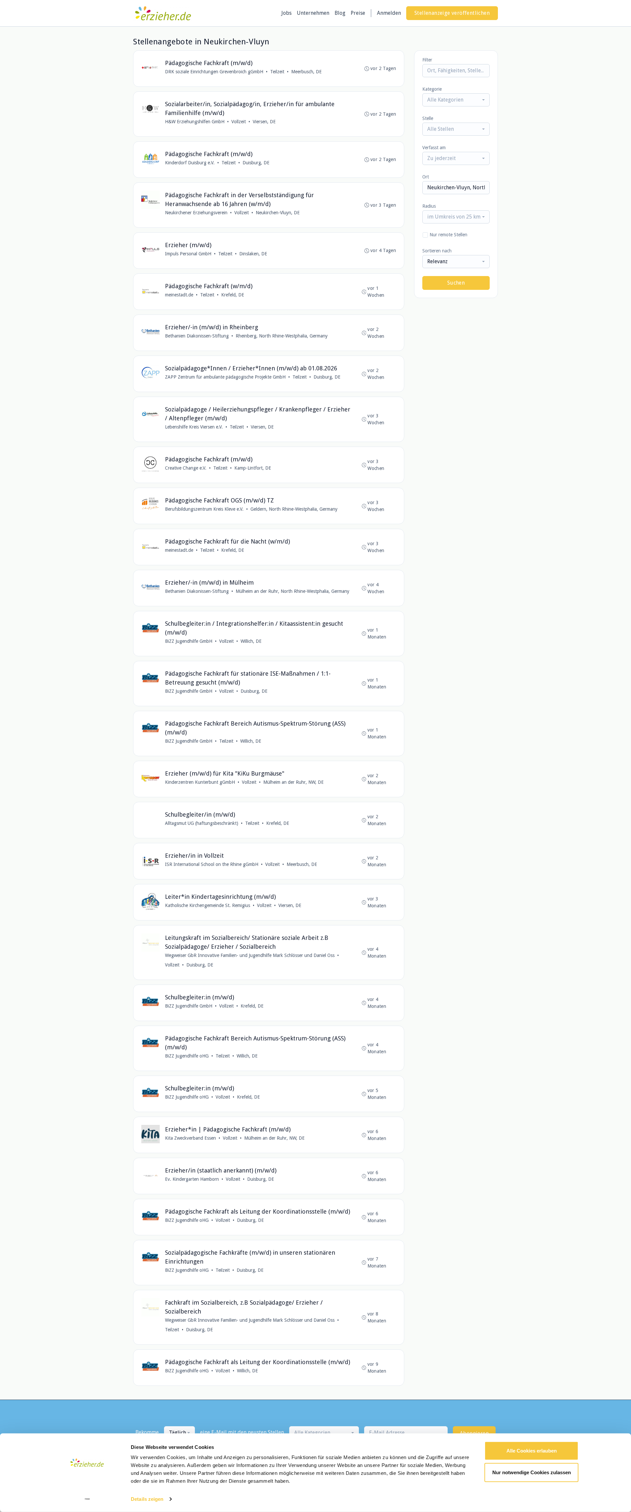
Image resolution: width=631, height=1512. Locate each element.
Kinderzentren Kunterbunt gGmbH (200, 782)
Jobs (286, 13)
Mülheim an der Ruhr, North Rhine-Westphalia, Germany (292, 591)
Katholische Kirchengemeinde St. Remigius (207, 905)
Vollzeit (238, 121)
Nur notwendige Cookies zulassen (531, 1472)
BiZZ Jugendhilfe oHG (187, 1055)
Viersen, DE (264, 121)
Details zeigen (147, 1499)
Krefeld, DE (232, 294)
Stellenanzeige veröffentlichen (452, 13)
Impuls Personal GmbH (188, 253)
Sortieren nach (437, 250)
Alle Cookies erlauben (531, 1451)
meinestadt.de (179, 294)
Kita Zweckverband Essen (190, 1138)
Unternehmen (313, 13)
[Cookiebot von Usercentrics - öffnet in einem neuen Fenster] (87, 1499)
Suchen (456, 283)
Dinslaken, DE (253, 253)
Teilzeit (277, 71)
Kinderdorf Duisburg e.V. (190, 162)
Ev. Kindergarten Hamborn (192, 1179)
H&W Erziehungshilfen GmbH (194, 121)
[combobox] (456, 99)
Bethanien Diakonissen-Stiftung (197, 335)
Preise (358, 13)
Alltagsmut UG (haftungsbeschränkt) (201, 823)
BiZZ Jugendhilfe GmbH (188, 641)
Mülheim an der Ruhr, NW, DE (293, 782)
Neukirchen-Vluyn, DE (278, 212)
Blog (340, 13)
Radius (429, 206)
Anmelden (389, 13)
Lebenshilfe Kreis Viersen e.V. (194, 427)
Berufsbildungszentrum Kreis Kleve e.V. (204, 509)
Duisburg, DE (256, 162)
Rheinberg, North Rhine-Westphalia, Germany (282, 335)
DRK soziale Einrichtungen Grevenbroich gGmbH (214, 71)
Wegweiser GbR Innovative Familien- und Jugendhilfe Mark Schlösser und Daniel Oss (250, 955)
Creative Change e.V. (185, 468)
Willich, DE (251, 641)
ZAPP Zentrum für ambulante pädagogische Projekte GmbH (225, 377)
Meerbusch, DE (306, 71)
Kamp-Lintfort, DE (252, 468)
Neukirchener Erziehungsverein (196, 212)
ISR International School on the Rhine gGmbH (211, 864)
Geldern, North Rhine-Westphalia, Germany (294, 509)
